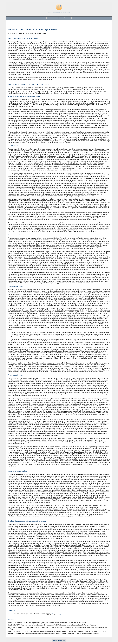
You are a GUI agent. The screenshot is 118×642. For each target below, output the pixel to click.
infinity (65, 18)
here (51, 613)
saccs (40, 18)
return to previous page (59, 640)
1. (8, 613)
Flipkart (60, 614)
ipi (52, 18)
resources (77, 18)
